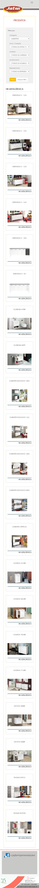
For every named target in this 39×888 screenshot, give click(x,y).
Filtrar (13, 79)
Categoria (13, 35)
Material (12, 52)
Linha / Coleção (15, 43)
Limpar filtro (22, 79)
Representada (14, 68)
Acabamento (14, 60)
